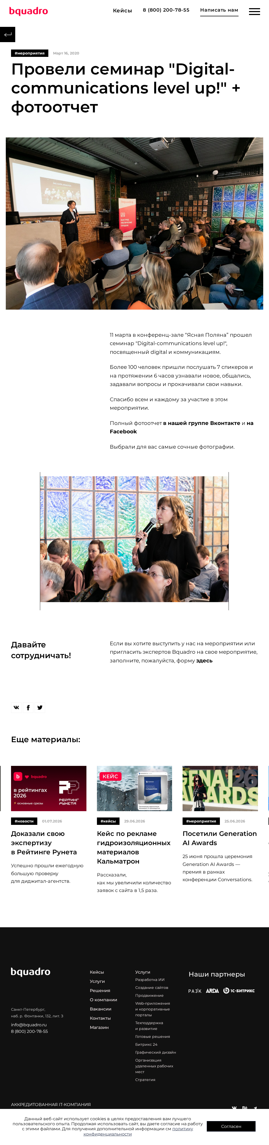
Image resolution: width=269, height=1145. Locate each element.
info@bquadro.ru (29, 1024)
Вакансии (100, 1009)
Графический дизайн (155, 1052)
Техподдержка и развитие (149, 1025)
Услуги (97, 981)
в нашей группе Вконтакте (201, 423)
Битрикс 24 (146, 1044)
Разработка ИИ (150, 979)
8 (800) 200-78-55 (166, 10)
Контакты (100, 1018)
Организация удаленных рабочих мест (154, 1066)
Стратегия (145, 1079)
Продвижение (149, 995)
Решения (100, 990)
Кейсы (97, 972)
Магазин (99, 1027)
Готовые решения (152, 1036)
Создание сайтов (151, 987)
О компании (103, 999)
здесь (204, 660)
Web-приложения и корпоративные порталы (152, 1009)
